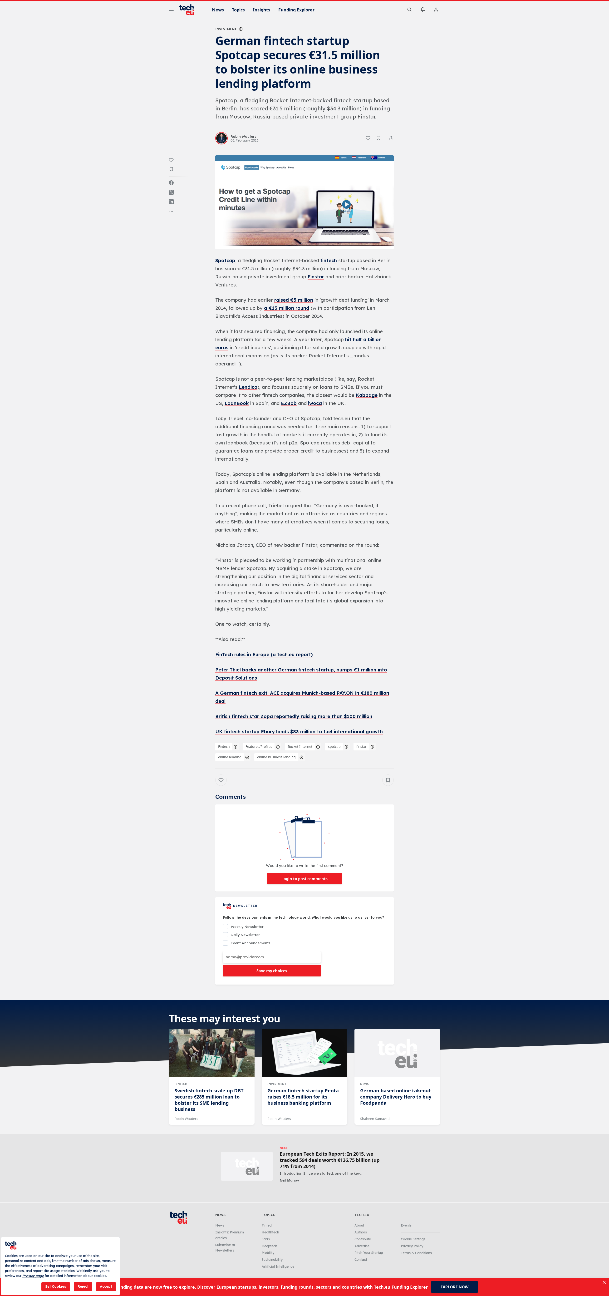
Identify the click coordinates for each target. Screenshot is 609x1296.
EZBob (289, 403)
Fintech (224, 746)
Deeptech (269, 1246)
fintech (328, 260)
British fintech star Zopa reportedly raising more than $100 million (293, 716)
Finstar (316, 277)
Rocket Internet (300, 746)
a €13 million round (286, 308)
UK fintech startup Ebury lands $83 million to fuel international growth (299, 731)
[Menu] (171, 11)
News (218, 10)
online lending (229, 757)
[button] (304, 202)
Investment (225, 29)
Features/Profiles (259, 746)
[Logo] (188, 9)
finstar (361, 746)
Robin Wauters (186, 1118)
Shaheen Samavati (375, 1118)
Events (406, 1225)
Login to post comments (304, 878)
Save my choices (271, 970)
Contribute (362, 1239)
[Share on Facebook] (171, 182)
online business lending (276, 757)
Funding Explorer (296, 10)
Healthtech (270, 1232)
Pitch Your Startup (368, 1253)
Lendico (248, 387)
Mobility (268, 1253)
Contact (360, 1259)
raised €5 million (293, 300)
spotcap (334, 746)
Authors (360, 1232)
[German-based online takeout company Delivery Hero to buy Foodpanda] (397, 1053)
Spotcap (225, 260)
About (359, 1225)
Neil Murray (289, 1180)
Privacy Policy (412, 1246)
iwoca (315, 403)
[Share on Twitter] (171, 192)
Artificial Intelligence (278, 1266)
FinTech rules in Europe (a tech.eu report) (264, 654)
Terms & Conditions (416, 1253)
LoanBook (237, 403)
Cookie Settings (413, 1239)
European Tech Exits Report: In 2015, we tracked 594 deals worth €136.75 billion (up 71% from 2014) (330, 1160)
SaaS (266, 1239)
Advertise (361, 1246)
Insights (261, 10)
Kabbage (367, 395)
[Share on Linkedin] (171, 201)
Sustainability (272, 1259)
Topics (238, 10)
